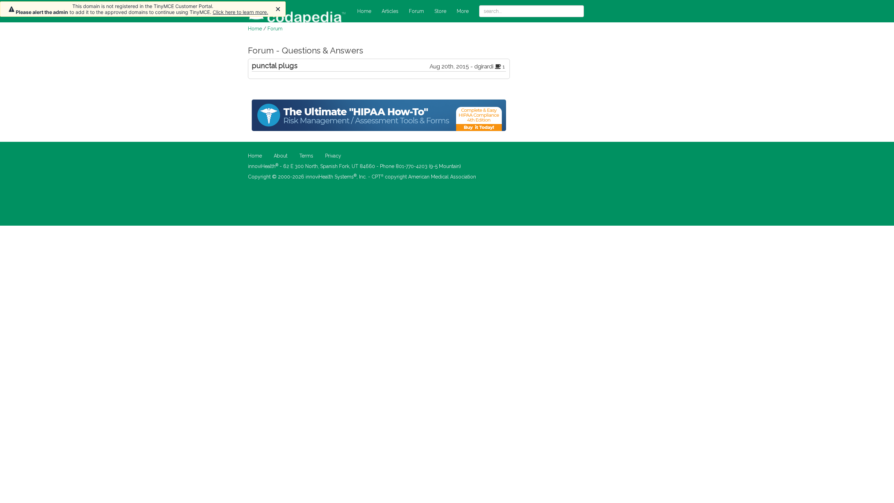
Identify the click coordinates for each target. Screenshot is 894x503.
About (280, 156)
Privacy (333, 156)
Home (364, 11)
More (463, 11)
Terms (306, 156)
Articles (390, 11)
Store (440, 11)
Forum (416, 11)
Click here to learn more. (240, 12)
